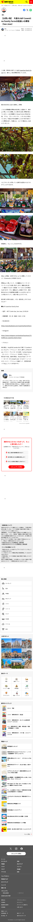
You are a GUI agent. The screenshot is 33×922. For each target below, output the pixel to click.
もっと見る (27, 834)
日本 (6, 629)
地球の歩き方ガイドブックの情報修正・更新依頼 (14, 544)
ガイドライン (20, 902)
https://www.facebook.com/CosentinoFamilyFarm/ (16, 326)
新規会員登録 (6, 893)
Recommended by (22, 423)
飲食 (6, 681)
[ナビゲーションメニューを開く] (31, 2)
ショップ (27, 695)
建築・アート (16, 681)
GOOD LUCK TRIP (5, 896)
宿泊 (27, 681)
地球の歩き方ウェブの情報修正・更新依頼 (13, 542)
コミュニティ (4, 891)
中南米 (7, 593)
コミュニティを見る (16, 467)
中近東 (7, 619)
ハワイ (7, 603)
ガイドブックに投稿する (22, 904)
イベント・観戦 (6, 688)
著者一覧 (3, 888)
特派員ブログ (7, 5)
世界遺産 (16, 688)
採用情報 (3, 907)
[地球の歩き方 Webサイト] (7, 1)
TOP (2, 5)
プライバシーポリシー (22, 900)
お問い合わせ (20, 907)
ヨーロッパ (8, 583)
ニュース (3, 885)
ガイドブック (4, 882)
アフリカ (7, 624)
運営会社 (3, 900)
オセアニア (8, 598)
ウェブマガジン (5, 876)
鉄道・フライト (16, 695)
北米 (6, 588)
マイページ (21, 893)
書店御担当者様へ (5, 904)
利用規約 (3, 902)
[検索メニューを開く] (26, 2)
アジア (7, 614)
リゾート (7, 609)
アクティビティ (6, 695)
